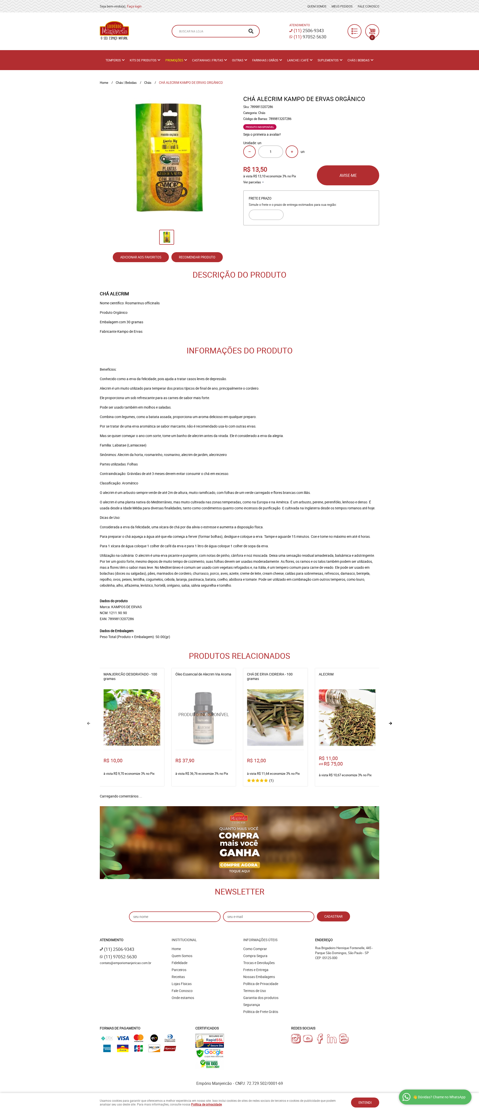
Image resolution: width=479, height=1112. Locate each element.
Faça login (134, 6)
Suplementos (328, 60)
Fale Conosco (368, 6)
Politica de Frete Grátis (260, 1011)
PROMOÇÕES (174, 60)
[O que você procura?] (251, 31)
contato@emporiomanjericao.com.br (125, 963)
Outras (237, 60)
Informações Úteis (260, 939)
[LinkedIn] (332, 1039)
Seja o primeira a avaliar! (262, 134)
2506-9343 (309, 30)
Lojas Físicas (182, 983)
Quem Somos (316, 6)
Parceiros (179, 969)
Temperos (113, 60)
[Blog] (344, 1039)
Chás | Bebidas (358, 60)
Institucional (184, 939)
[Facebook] (320, 1039)
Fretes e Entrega (255, 969)
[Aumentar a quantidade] (292, 151)
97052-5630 (310, 37)
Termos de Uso (254, 990)
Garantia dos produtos (260, 997)
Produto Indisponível (203, 717)
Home (176, 948)
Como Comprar (255, 948)
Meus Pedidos (342, 6)
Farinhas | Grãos (265, 60)
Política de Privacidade (260, 983)
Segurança (251, 1004)
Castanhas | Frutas (207, 60)
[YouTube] (308, 1039)
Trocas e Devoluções (259, 962)
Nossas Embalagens (259, 976)
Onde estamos (183, 997)
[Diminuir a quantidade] (249, 151)
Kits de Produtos (143, 60)
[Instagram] (296, 1039)
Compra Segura (255, 955)
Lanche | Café (298, 60)
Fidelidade (179, 962)
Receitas (178, 976)
